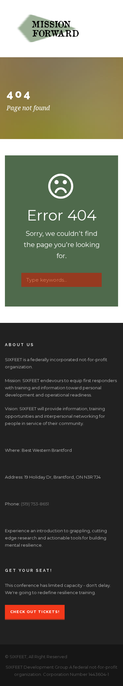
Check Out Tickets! (34, 611)
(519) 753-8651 (35, 503)
